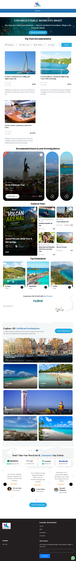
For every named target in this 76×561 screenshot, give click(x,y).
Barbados (44, 435)
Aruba (43, 383)
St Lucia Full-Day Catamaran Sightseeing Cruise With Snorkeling (55, 78)
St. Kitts (55, 286)
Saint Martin (32, 286)
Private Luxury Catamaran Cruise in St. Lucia (18, 126)
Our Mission (42, 532)
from (33, 196)
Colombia (9, 182)
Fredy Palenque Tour (15, 184)
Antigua (8, 435)
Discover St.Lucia (62, 247)
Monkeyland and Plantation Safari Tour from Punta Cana (47, 249)
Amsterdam (10, 357)
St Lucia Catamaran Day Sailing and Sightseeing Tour (17, 78)
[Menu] (36, 10)
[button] (2, 26)
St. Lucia (9, 82)
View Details (11, 196)
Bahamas (9, 409)
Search (66, 45)
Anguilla (8, 383)
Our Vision (42, 535)
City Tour (4, 544)
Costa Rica (9, 236)
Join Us (41, 526)
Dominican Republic (45, 219)
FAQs (40, 529)
